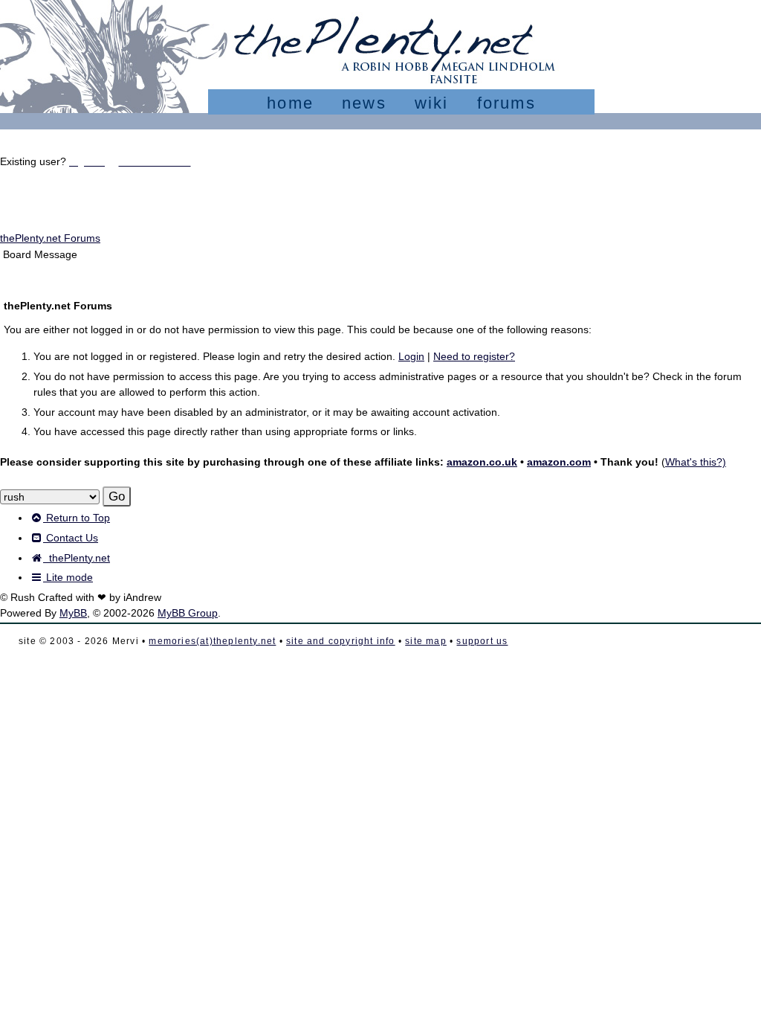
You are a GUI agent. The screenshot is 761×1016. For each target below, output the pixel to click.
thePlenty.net (76, 558)
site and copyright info (340, 641)
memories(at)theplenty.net (212, 641)
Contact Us (70, 538)
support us (482, 641)
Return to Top (76, 518)
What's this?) (695, 462)
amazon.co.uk (482, 462)
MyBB (73, 613)
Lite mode (68, 577)
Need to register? (474, 356)
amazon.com (559, 462)
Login (411, 356)
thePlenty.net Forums (50, 238)
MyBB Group (188, 613)
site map (426, 641)
